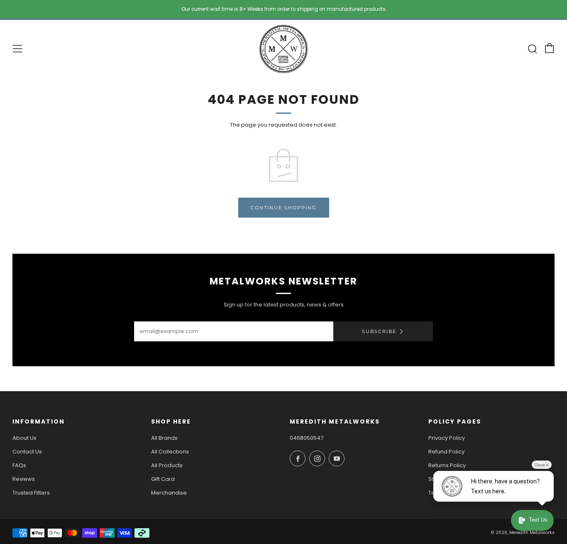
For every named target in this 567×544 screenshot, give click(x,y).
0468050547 (306, 438)
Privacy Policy (446, 438)
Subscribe (379, 331)
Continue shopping (284, 208)
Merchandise (169, 493)
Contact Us (27, 452)
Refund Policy (446, 452)
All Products (167, 465)
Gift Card (163, 479)
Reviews (23, 479)
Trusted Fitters (31, 493)
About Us (24, 438)
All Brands (164, 438)
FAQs (19, 465)
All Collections (170, 452)
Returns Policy (447, 465)
